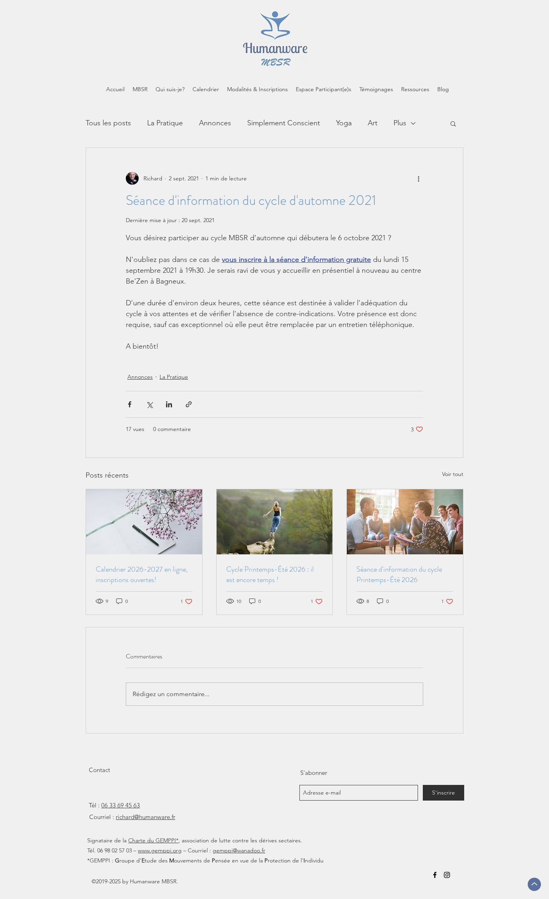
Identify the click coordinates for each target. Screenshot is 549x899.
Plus (399, 123)
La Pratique (165, 123)
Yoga (344, 123)
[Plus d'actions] (418, 178)
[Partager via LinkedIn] (169, 404)
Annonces (215, 123)
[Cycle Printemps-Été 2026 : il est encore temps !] (275, 521)
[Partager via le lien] (189, 404)
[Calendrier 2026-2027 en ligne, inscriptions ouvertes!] (144, 521)
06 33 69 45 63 (120, 805)
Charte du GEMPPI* (153, 840)
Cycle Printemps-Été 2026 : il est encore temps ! (270, 574)
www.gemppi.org (160, 850)
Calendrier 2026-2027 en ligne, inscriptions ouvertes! (142, 574)
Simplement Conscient (283, 123)
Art (372, 123)
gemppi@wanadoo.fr (239, 850)
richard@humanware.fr (145, 817)
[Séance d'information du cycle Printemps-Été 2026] (405, 521)
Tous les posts (108, 123)
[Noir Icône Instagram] (447, 875)
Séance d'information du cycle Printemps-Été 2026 (399, 574)
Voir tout (452, 474)
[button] (453, 123)
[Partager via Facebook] (129, 404)
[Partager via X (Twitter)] (149, 404)
